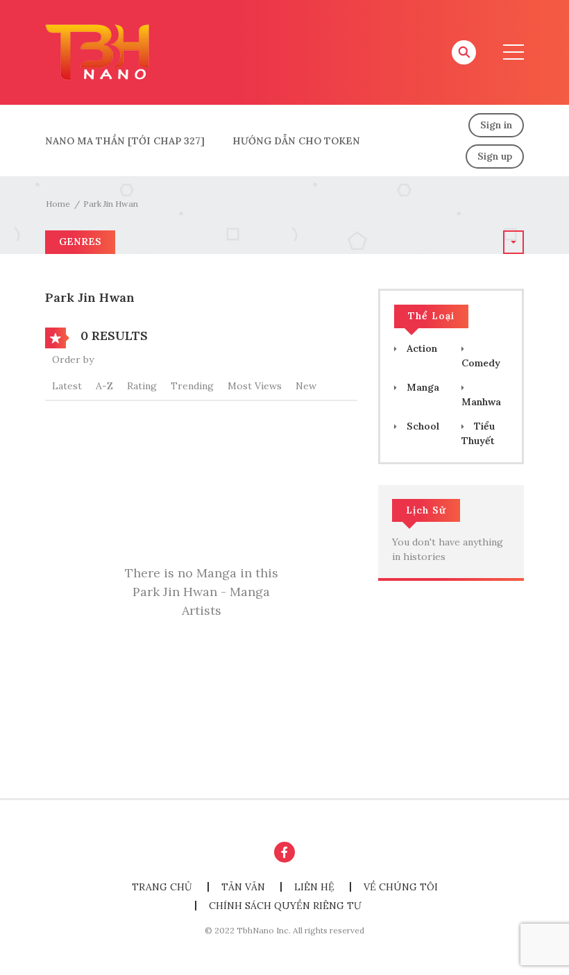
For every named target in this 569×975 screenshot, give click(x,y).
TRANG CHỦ (162, 887)
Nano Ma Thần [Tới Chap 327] (125, 141)
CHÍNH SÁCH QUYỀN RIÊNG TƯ (285, 905)
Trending (192, 386)
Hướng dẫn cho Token (296, 141)
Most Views (255, 386)
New (306, 386)
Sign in (496, 125)
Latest (67, 386)
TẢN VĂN (243, 887)
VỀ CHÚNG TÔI (401, 887)
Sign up (494, 156)
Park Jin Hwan (110, 203)
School (421, 426)
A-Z (104, 386)
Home (58, 203)
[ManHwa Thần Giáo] (97, 51)
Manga (421, 387)
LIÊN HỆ (314, 887)
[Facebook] (284, 852)
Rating (142, 386)
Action (420, 348)
